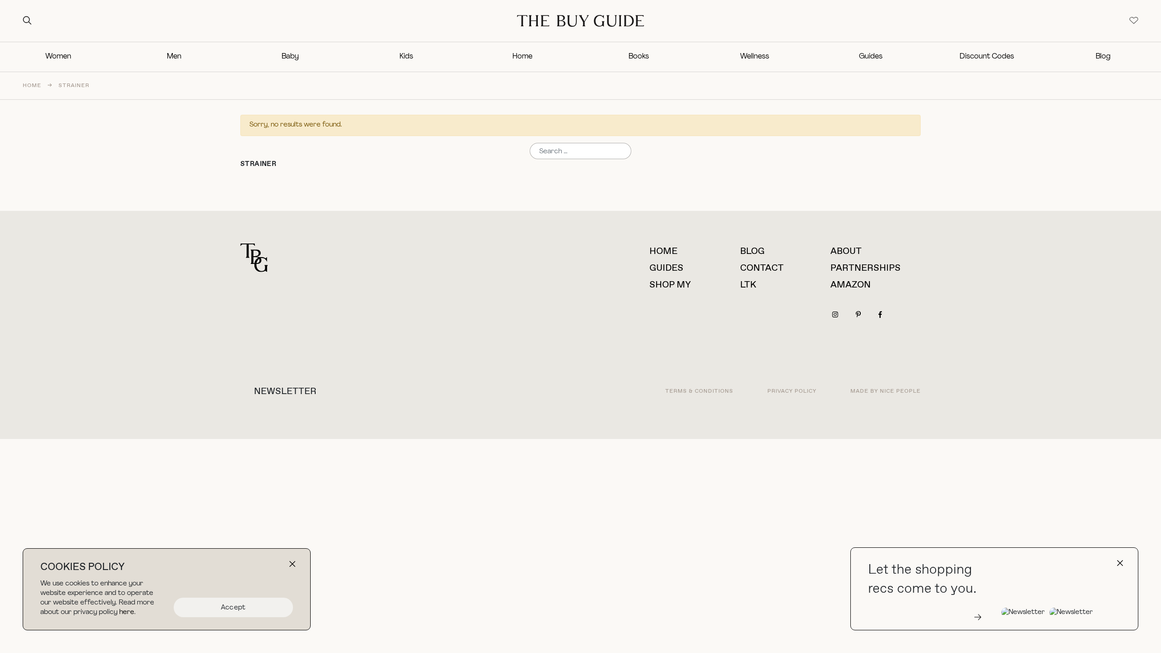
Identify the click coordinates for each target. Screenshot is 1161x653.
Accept (233, 607)
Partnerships (865, 268)
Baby (290, 56)
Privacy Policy (791, 391)
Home (522, 56)
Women (58, 56)
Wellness (754, 56)
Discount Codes (987, 56)
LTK (748, 285)
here (126, 612)
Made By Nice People (885, 391)
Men (174, 56)
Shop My (670, 285)
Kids (406, 56)
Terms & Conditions (699, 391)
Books (639, 56)
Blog (1103, 56)
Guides (871, 56)
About (846, 251)
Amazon (850, 285)
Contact (762, 268)
